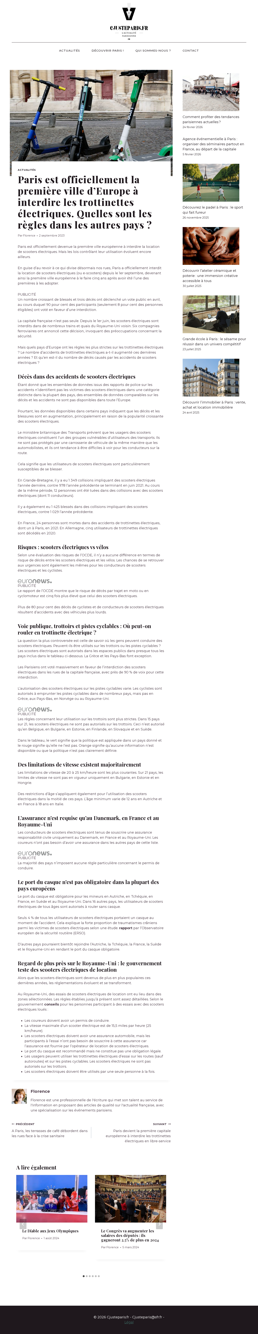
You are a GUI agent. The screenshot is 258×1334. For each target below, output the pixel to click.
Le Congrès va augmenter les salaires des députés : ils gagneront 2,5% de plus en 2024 (130, 1235)
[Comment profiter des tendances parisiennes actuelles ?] (214, 92)
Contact (191, 50)
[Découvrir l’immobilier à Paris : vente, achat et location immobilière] (214, 377)
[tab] (84, 1276)
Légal (129, 1322)
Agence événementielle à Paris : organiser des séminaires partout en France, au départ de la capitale (213, 144)
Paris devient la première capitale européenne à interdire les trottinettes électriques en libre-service (138, 1132)
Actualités (69, 50)
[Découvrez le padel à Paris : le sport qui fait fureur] (214, 183)
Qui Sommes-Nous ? (153, 50)
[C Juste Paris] (129, 21)
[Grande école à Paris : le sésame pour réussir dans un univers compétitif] (214, 314)
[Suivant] (159, 1224)
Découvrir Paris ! (108, 50)
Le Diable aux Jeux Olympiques (50, 1230)
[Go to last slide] (23, 1224)
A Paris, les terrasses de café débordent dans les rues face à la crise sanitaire (50, 1130)
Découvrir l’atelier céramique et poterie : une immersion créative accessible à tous (210, 276)
